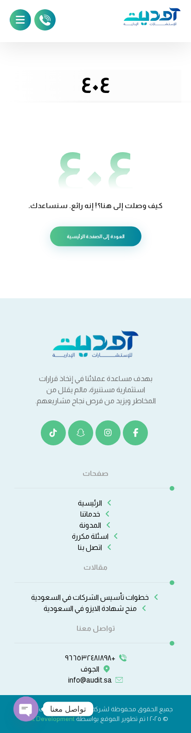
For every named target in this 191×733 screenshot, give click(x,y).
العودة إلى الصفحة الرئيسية (95, 236)
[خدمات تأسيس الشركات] (152, 16)
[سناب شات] (80, 432)
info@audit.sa (90, 680)
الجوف (90, 669)
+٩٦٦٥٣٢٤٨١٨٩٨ (90, 658)
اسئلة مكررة (90, 536)
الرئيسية (90, 503)
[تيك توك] (53, 432)
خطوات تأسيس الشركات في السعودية (90, 597)
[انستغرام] (108, 432)
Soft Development (49, 718)
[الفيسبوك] (135, 432)
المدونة (90, 525)
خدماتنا (90, 514)
